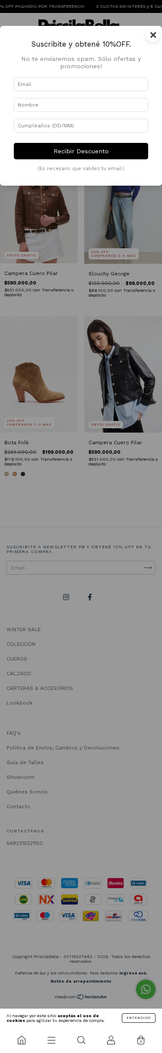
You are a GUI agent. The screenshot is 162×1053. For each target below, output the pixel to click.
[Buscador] (81, 1040)
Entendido (139, 1018)
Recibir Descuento (81, 151)
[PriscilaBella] (21, 1040)
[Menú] (51, 1040)
